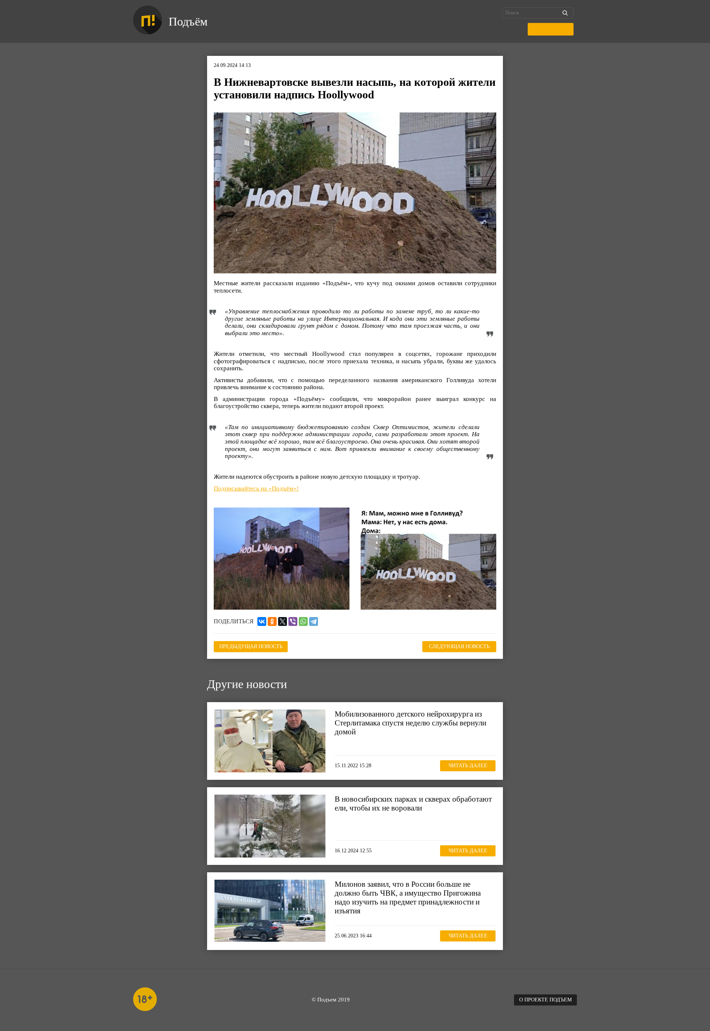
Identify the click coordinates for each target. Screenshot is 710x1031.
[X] (282, 621)
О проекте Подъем (545, 1000)
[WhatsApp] (303, 621)
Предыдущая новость (251, 646)
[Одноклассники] (272, 621)
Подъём (188, 21)
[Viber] (292, 621)
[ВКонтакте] (261, 621)
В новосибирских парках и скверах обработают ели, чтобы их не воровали (413, 803)
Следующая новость (459, 646)
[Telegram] (313, 621)
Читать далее (468, 765)
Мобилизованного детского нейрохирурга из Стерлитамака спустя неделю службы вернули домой (410, 723)
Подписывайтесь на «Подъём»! (256, 488)
